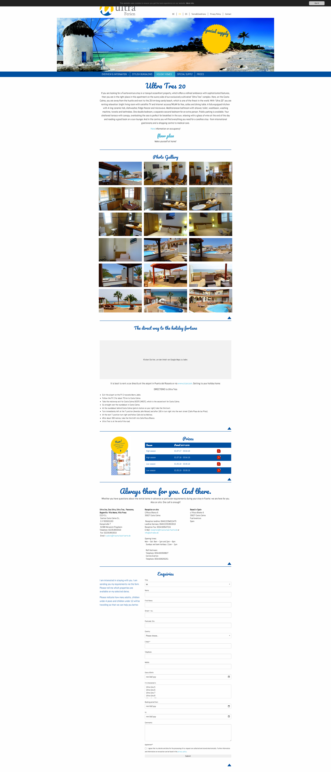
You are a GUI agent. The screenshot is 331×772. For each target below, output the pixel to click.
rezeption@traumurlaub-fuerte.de (164, 530)
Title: (146, 580)
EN (180, 14)
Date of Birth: (149, 672)
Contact (228, 14)
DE (173, 14)
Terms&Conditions (198, 14)
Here (153, 128)
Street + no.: (149, 611)
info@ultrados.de (152, 532)
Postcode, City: (150, 621)
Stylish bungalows (142, 74)
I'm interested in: (150, 683)
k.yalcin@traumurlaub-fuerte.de (118, 535)
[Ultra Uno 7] (187, 692)
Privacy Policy (215, 14)
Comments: (148, 723)
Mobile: (147, 662)
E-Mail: (147, 642)
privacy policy (182, 752)
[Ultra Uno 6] (187, 690)
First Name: (149, 601)
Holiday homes (164, 74)
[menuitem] (115, 74)
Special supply (185, 74)
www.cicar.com (185, 383)
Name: (147, 590)
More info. (190, 3)
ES (186, 14)
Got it (317, 3)
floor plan (165, 135)
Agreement (149, 745)
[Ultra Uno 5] (187, 687)
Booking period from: (151, 702)
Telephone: (148, 652)
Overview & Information (114, 74)
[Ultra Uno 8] (187, 695)
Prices (200, 74)
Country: (147, 631)
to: (146, 712)
